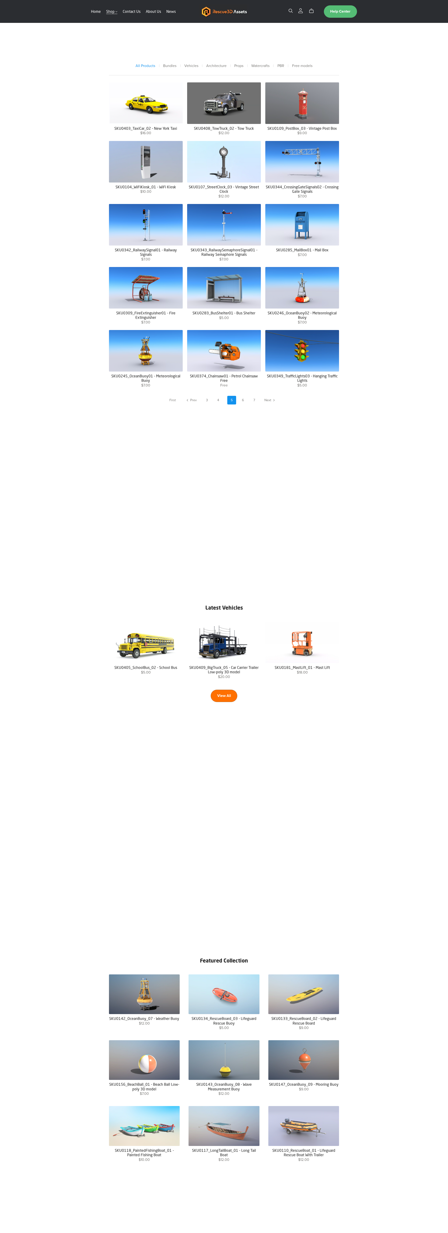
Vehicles (191, 66)
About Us (153, 11)
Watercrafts (260, 66)
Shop (111, 11)
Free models (302, 66)
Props (238, 66)
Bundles (169, 66)
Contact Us (131, 11)
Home (96, 11)
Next (268, 400)
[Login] (300, 10)
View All (224, 695)
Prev (193, 400)
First (172, 400)
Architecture (216, 66)
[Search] (291, 11)
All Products (145, 66)
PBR (280, 66)
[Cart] (313, 11)
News (171, 11)
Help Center (340, 11)
